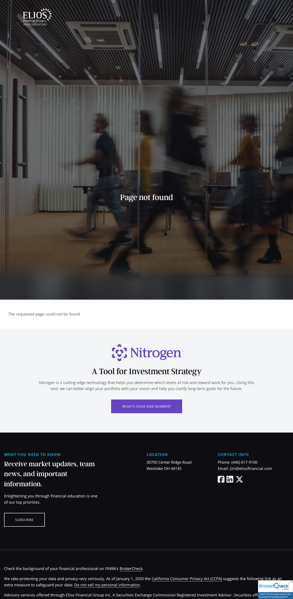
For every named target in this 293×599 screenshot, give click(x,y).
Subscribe (24, 520)
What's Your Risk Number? (146, 406)
